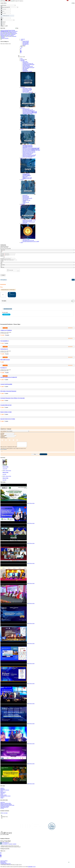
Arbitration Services (26, 200)
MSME (24, 201)
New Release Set (3, 367)
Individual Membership (29, 111)
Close (35, 454)
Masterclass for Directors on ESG (28, 151)
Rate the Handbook (3, 437)
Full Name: (2, 253)
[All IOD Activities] (37, 244)
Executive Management (27, 90)
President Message (26, 65)
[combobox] (2, 16)
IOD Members (28, 110)
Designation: (2, 258)
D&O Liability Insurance (5, 359)
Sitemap (1, 797)
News (22, 40)
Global (28, 146)
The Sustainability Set (4, 340)
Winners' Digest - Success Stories (28, 221)
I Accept (34, 866)
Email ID (2, 434)
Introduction (25, 195)
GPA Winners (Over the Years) (28, 240)
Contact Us (12, 35)
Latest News (2, 802)
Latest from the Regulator (27, 198)
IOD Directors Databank (31, 149)
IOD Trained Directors (31, 150)
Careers (1, 793)
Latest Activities (25, 42)
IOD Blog (24, 69)
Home (21, 58)
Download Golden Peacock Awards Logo (30, 241)
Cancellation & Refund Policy (5, 863)
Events (26, 173)
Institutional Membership (29, 112)
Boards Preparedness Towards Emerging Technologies (28, 153)
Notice (24, 45)
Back (73, 279)
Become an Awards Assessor (5, 34)
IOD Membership (26, 108)
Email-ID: (2, 254)
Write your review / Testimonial (8, 446)
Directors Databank (7, 31)
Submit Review (6, 314)
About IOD (22, 60)
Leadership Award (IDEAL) (27, 63)
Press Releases (25, 43)
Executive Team (25, 91)
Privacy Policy (2, 861)
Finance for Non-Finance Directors (29, 152)
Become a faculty (3, 794)
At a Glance (22, 59)
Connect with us (25, 202)
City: (1, 266)
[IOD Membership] (37, 245)
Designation (2, 436)
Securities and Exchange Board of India (7, 805)
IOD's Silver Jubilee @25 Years (28, 67)
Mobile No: (2, 256)
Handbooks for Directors (27, 220)
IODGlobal (26, 175)
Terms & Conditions (3, 860)
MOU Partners (25, 68)
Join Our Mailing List (24, 54)
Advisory (22, 179)
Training (21, 129)
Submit (3, 275)
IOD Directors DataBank (4, 806)
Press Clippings (25, 44)
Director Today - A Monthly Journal (29, 219)
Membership (22, 107)
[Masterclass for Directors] (37, 246)
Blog (9, 33)
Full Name (2, 433)
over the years (27, 177)
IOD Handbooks (3, 279)
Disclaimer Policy (3, 862)
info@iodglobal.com (23, 55)
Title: (1, 251)
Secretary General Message (27, 66)
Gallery (21, 242)
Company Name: (3, 259)
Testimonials (25, 70)
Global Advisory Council (27, 89)
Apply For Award (26, 239)
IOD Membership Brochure (27, 109)
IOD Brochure (25, 62)
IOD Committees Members (27, 92)
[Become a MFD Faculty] (37, 247)
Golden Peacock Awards (24, 223)
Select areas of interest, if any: (5, 43)
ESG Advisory (25, 199)
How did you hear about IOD (5, 248)
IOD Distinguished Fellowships (28, 64)
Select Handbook (3, 431)
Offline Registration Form (27, 113)
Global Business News (4, 807)
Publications (22, 204)
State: (1, 263)
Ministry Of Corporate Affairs (5, 803)
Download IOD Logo (26, 71)
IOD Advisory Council (27, 88)
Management (22, 87)
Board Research (25, 197)
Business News (25, 41)
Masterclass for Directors (31, 148)
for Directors (27, 145)
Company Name (3, 435)
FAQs (24, 203)
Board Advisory (25, 196)
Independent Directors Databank (6, 804)
